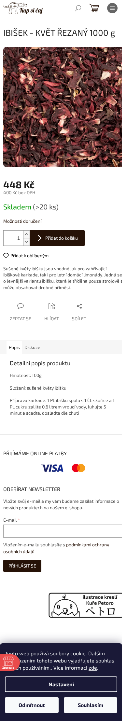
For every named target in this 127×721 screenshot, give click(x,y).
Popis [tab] (14, 347)
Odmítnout (32, 705)
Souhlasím (90, 705)
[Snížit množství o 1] (26, 242)
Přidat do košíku (61, 238)
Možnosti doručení (22, 221)
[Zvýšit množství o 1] (26, 234)
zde (93, 667)
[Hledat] (78, 8)
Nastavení (61, 684)
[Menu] (112, 8)
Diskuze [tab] (32, 347)
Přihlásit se (22, 565)
